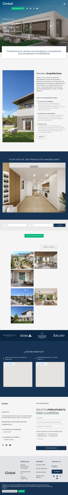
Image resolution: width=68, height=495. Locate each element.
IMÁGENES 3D (41, 434)
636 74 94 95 (7, 432)
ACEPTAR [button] (21, 491)
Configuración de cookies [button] (9, 491)
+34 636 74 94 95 (8, 439)
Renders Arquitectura (24, 477)
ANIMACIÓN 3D (42, 436)
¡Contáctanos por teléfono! (12, 437)
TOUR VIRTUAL (53, 434)
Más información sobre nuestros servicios (14, 422)
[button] (64, 3)
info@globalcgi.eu (7, 424)
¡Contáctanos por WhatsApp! (12, 429)
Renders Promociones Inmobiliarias (24, 466)
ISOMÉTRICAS (53, 436)
